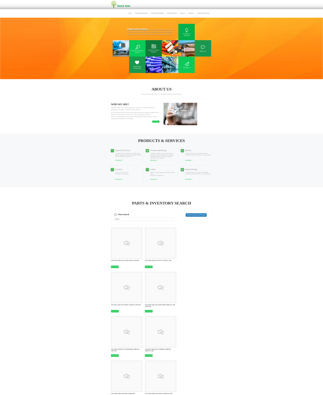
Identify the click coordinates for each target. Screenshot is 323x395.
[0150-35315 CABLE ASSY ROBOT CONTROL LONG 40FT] (126, 287)
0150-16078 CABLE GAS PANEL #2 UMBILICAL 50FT (159, 393)
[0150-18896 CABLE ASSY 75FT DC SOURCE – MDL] (160, 243)
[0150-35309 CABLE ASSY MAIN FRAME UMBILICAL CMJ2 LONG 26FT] (160, 287)
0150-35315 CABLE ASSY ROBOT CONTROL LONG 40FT (126, 305)
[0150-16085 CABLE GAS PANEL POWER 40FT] (126, 376)
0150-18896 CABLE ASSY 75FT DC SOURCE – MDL (158, 260)
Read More (155, 121)
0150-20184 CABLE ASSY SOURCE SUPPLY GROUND (125, 260)
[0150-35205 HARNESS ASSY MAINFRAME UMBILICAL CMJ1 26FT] (126, 332)
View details (118, 160)
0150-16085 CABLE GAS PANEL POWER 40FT (123, 393)
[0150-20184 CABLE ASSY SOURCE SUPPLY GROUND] (126, 243)
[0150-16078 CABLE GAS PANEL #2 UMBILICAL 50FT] (160, 376)
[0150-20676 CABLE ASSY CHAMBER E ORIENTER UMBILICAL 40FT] (160, 332)
